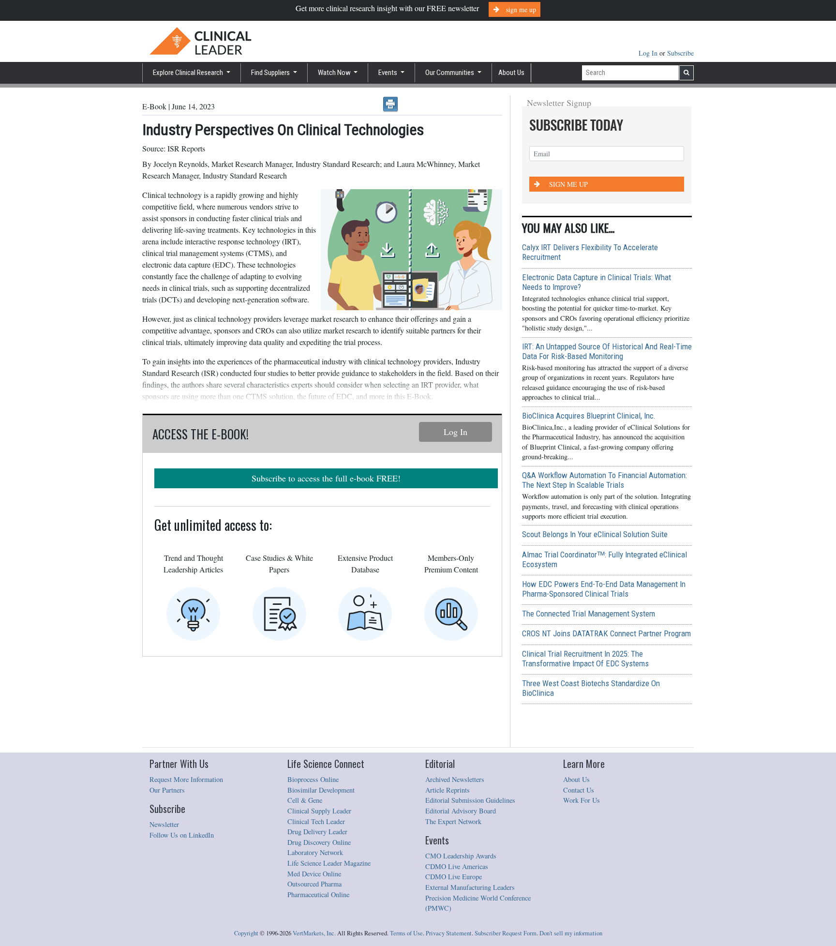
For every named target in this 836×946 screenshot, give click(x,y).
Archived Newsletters (454, 779)
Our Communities (450, 72)
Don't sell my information (570, 933)
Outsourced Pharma (314, 883)
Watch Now (335, 72)
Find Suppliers (271, 72)
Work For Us (581, 800)
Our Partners (167, 790)
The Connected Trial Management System (588, 613)
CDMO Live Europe (453, 876)
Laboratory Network (315, 852)
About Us (511, 72)
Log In (649, 53)
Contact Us (578, 790)
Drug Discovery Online (319, 842)
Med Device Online (314, 873)
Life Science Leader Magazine (329, 863)
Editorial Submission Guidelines (470, 800)
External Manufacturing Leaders (470, 887)
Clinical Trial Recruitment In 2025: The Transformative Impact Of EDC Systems (585, 658)
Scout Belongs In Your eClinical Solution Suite (595, 534)
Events (388, 72)
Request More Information (186, 779)
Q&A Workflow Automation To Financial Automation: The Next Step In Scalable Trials (604, 480)
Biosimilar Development (321, 790)
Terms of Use (406, 933)
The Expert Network (453, 821)
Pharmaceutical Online (318, 894)
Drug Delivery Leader (317, 831)
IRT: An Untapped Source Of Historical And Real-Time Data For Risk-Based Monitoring (607, 351)
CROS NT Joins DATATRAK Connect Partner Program (606, 633)
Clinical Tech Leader (316, 821)
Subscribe (680, 53)
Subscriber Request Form (506, 933)
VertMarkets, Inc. (314, 933)
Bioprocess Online (313, 779)
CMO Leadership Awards (460, 855)
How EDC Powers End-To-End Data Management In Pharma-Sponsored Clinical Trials (604, 589)
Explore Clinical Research (188, 72)
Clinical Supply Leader (319, 810)
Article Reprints (447, 790)
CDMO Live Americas (456, 866)
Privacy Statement (449, 933)
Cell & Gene (304, 800)
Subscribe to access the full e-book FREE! (326, 478)
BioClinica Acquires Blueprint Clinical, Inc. (589, 415)
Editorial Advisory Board (460, 810)
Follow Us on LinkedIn (181, 835)
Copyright (246, 933)
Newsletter (164, 824)
